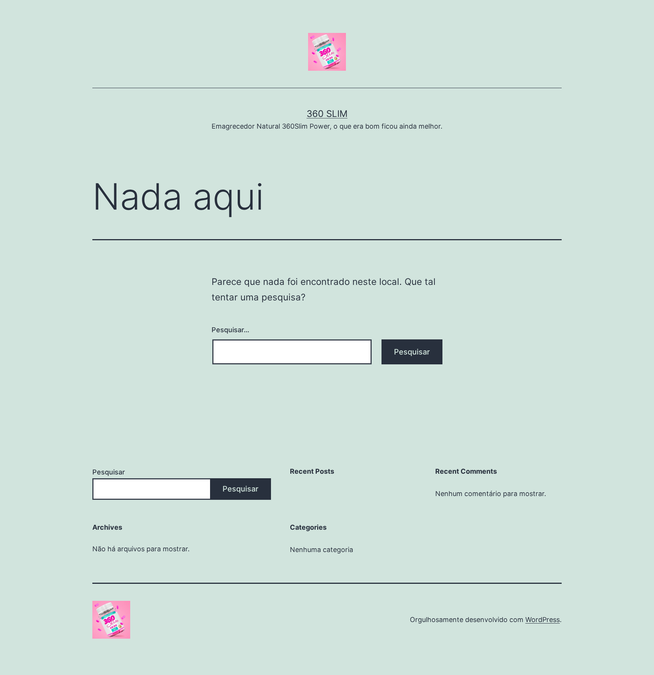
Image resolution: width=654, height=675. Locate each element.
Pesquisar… (230, 330)
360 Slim (327, 113)
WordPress (542, 620)
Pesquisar (108, 472)
